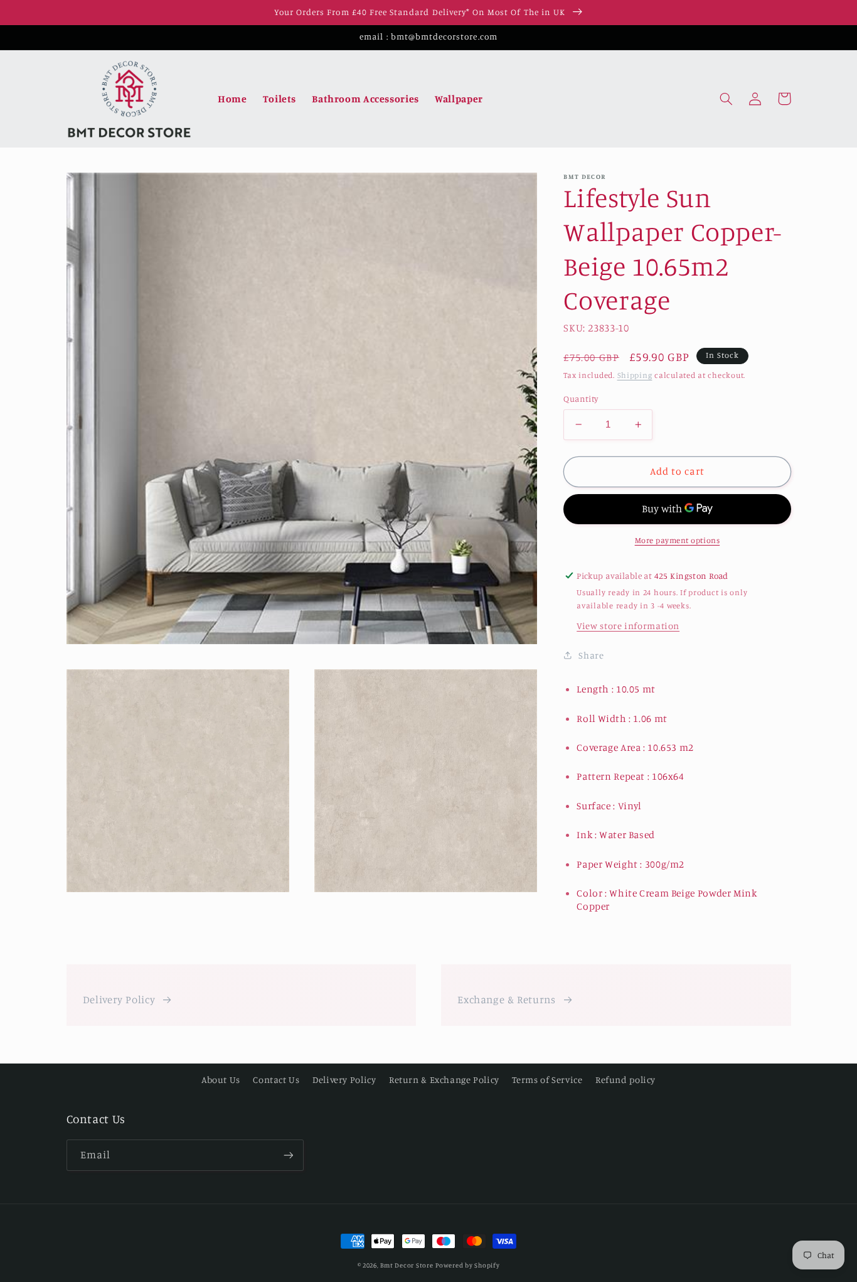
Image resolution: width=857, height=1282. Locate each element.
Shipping (634, 375)
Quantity (580, 399)
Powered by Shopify (467, 1265)
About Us (220, 1079)
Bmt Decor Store (406, 1265)
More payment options (677, 540)
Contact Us (276, 1079)
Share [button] (591, 655)
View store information (628, 625)
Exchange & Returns (506, 999)
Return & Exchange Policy (444, 1079)
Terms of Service (547, 1079)
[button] (726, 98)
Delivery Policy (119, 999)
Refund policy (625, 1079)
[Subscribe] (288, 1154)
